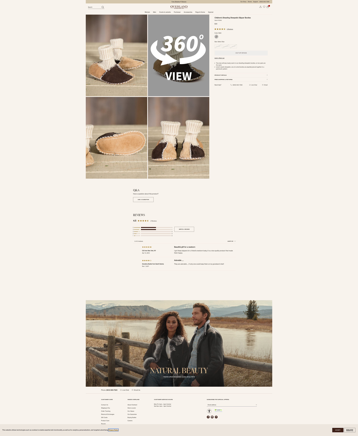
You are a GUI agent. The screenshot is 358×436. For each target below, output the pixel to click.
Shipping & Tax (105, 408)
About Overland (132, 405)
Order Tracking (105, 411)
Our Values (131, 411)
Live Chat (125, 390)
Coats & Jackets (165, 12)
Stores (250, 2)
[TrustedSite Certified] (218, 410)
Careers (130, 420)
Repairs (103, 424)
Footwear (177, 12)
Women (147, 12)
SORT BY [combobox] (231, 241)
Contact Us (104, 405)
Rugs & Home (200, 12)
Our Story (243, 2)
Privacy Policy (113, 430)
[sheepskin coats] (179, 343)
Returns (184, 2)
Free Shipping (176, 2)
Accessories (188, 12)
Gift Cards (104, 417)
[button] (260, 6)
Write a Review (184, 229)
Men (154, 12)
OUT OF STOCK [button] (241, 53)
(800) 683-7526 (264, 2)
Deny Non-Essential (349, 430)
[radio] (216, 36)
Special (210, 12)
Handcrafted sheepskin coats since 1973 (179, 377)
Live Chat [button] (254, 85)
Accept (337, 430)
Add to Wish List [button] (219, 58)
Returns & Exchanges (107, 414)
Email (265, 85)
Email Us (137, 390)
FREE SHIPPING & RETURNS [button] (223, 79)
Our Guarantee (132, 414)
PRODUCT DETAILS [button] (221, 75)
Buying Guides (132, 417)
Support (255, 2)
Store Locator (132, 408)
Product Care (105, 420)
